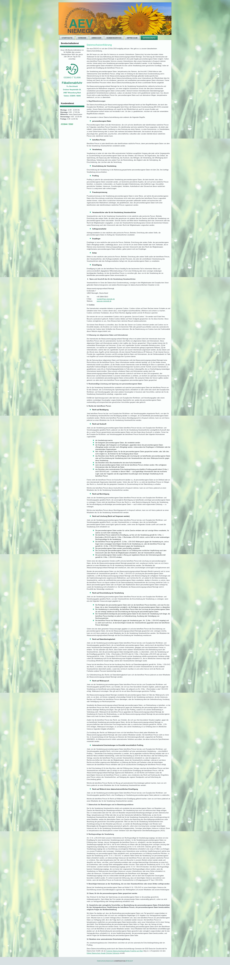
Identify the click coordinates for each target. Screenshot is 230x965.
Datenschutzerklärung (99, 45)
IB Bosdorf (129, 961)
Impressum (132, 38)
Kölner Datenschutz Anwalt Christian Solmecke (103, 953)
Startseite (67, 38)
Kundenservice (114, 38)
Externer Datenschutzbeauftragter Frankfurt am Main (124, 951)
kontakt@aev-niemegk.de (106, 299)
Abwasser (96, 38)
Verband (82, 38)
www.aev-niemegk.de (104, 301)
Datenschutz (149, 38)
